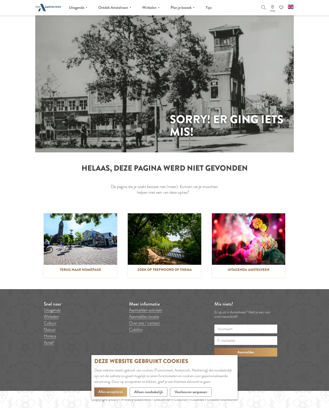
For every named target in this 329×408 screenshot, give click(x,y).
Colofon (136, 329)
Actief (49, 342)
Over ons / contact (144, 323)
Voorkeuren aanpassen (191, 392)
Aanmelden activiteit (145, 310)
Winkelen (51, 316)
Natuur (50, 329)
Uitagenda (52, 310)
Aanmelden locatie (144, 316)
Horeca (50, 336)
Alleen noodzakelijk (148, 392)
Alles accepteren (110, 391)
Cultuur (50, 323)
